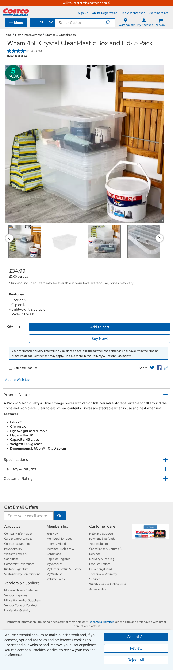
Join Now (52, 533)
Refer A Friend (56, 544)
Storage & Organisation (60, 35)
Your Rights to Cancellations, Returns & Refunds (105, 549)
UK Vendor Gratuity (17, 610)
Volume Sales (56, 579)
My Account (54, 564)
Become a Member (101, 622)
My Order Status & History (64, 569)
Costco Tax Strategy (17, 544)
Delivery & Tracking (101, 559)
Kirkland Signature (16, 569)
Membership (57, 526)
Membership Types (59, 539)
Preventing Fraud (100, 569)
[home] (16, 12)
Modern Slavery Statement (22, 590)
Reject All (136, 659)
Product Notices (100, 564)
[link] (152, 367)
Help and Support (101, 533)
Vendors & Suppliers (21, 583)
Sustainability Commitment (22, 574)
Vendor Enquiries (15, 595)
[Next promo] (159, 238)
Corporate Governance (19, 564)
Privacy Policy (13, 549)
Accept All (136, 636)
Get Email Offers (21, 507)
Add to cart (99, 326)
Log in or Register (58, 559)
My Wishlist (54, 574)
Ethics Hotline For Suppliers (22, 600)
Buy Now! (100, 338)
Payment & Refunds (102, 539)
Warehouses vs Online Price (107, 584)
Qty (10, 326)
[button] (110, 23)
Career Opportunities (18, 539)
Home (8, 35)
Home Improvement (28, 35)
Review (136, 648)
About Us (12, 526)
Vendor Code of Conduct (20, 605)
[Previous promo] (9, 238)
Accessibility (97, 589)
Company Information (18, 533)
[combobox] (42, 22)
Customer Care (102, 526)
